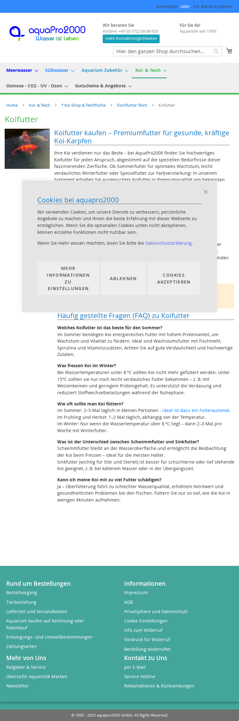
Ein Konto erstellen (213, 6)
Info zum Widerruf (143, 630)
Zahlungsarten (21, 646)
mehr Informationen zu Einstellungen (68, 279)
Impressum (136, 592)
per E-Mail (135, 667)
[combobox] (167, 51)
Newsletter (17, 686)
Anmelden (167, 6)
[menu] (119, 78)
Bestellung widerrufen (147, 649)
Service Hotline (139, 676)
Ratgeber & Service (26, 667)
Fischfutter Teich (132, 105)
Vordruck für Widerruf (147, 639)
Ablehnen (123, 278)
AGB (128, 602)
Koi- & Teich (40, 105)
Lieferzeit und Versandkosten (36, 611)
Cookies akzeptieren (174, 278)
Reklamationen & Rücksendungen (159, 686)
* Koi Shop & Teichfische (84, 105)
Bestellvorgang (21, 592)
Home (12, 105)
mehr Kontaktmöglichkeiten (131, 38)
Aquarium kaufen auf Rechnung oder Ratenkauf (45, 624)
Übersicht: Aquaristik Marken (36, 676)
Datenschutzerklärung (168, 243)
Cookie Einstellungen (146, 621)
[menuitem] (20, 70)
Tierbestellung (21, 602)
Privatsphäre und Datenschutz (156, 611)
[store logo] (53, 33)
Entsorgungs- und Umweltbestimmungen (49, 637)
